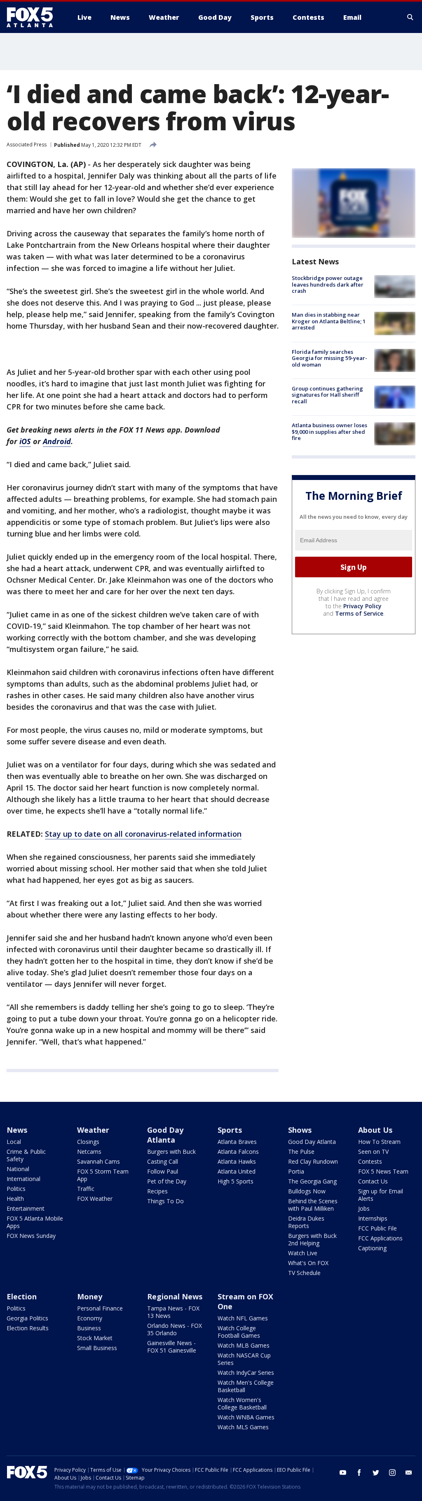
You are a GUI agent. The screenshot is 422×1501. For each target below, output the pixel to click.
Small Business (97, 1348)
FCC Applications (380, 1238)
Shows (300, 1130)
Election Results (28, 1328)
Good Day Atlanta (165, 1135)
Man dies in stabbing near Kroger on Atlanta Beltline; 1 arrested (329, 321)
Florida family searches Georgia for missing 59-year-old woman (329, 358)
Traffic (85, 1189)
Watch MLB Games (244, 1345)
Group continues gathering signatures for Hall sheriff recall (327, 395)
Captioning (372, 1248)
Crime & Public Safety (26, 1155)
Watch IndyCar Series (246, 1372)
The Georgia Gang (312, 1181)
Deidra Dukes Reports (306, 1222)
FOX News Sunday (31, 1236)
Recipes (157, 1191)
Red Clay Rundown (313, 1161)
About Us (375, 1130)
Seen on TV (373, 1151)
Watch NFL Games (243, 1318)
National (18, 1169)
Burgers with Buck (171, 1151)
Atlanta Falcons (238, 1151)
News (17, 1130)
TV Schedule (304, 1273)
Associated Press (27, 144)
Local (14, 1142)
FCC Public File (377, 1228)
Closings (88, 1142)
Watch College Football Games (239, 1331)
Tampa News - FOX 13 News (173, 1312)
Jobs (364, 1208)
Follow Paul (162, 1171)
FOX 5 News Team (383, 1171)
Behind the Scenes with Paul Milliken (313, 1204)
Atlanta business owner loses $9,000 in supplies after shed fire (329, 431)
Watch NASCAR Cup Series (244, 1359)
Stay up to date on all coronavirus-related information (143, 834)
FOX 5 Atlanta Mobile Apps (35, 1222)
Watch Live (302, 1253)
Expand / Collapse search (410, 17)
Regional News (174, 1296)
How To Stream (379, 1142)
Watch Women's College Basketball (242, 1403)
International (23, 1179)
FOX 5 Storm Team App (103, 1175)
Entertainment (26, 1208)
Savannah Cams (98, 1161)
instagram (392, 1472)
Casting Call (162, 1161)
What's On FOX (308, 1263)
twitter (375, 1472)
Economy (89, 1318)
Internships (372, 1218)
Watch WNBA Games (246, 1417)
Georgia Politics (27, 1318)
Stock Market (95, 1338)
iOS (25, 441)
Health (15, 1198)
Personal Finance (100, 1308)
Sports (230, 1130)
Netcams (89, 1151)
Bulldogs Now (307, 1191)
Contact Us (373, 1181)
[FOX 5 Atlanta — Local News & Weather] (34, 17)
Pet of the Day (166, 1181)
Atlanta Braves (237, 1142)
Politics (16, 1189)
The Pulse (301, 1151)
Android (57, 441)
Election (22, 1296)
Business (89, 1328)
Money (89, 1296)
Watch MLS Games (243, 1427)
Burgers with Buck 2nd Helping (312, 1239)
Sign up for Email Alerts (380, 1194)
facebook (359, 1472)
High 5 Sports (235, 1181)
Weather (93, 1130)
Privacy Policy (362, 606)
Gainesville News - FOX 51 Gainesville (171, 1346)
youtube (342, 1472)
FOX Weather (95, 1198)
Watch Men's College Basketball (246, 1386)
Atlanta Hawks (237, 1161)
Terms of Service (359, 613)
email (408, 1472)
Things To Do (165, 1201)
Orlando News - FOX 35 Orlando (174, 1329)
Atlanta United (237, 1171)
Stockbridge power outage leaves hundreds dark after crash (327, 284)
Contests (370, 1161)
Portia (296, 1171)
